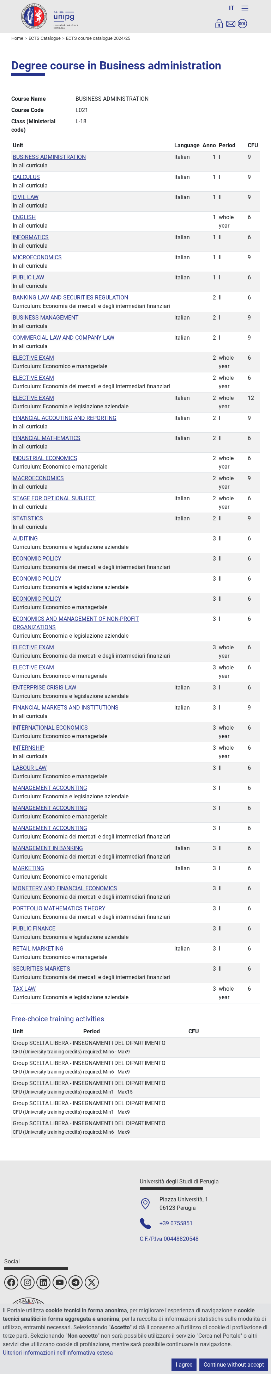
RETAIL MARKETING (38, 948)
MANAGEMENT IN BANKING (48, 848)
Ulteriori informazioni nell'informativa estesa (58, 1352)
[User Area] (219, 23)
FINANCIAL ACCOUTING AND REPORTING (64, 418)
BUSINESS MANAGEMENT (46, 317)
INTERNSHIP (28, 747)
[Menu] (245, 8)
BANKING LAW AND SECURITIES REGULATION (70, 297)
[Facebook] (11, 1282)
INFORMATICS (31, 237)
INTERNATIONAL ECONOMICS (50, 727)
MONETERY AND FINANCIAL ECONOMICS (65, 888)
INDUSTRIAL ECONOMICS (45, 458)
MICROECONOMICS (37, 257)
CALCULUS (26, 177)
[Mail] (230, 23)
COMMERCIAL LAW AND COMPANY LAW (63, 337)
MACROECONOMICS (38, 478)
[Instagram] (27, 1282)
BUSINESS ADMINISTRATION (49, 157)
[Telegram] (75, 1282)
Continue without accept (234, 1364)
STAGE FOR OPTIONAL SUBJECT (54, 498)
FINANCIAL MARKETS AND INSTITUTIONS (66, 707)
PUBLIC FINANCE (34, 928)
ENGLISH (24, 217)
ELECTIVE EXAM (33, 357)
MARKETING (28, 868)
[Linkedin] (43, 1282)
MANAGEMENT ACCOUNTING (50, 788)
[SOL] (242, 23)
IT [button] (231, 8)
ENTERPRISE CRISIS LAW (44, 687)
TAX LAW (24, 988)
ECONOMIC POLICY (37, 558)
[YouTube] (60, 1282)
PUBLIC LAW (28, 277)
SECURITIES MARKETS (41, 968)
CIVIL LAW (25, 197)
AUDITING (25, 538)
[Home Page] (49, 16)
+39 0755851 (176, 1223)
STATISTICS (28, 518)
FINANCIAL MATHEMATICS (46, 438)
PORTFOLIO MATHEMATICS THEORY (59, 908)
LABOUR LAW (30, 768)
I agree (184, 1364)
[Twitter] (92, 1282)
